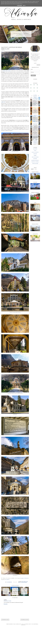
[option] (21, 34)
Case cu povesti (35, 152)
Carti (35, 150)
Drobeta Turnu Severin (6, 70)
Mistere (35, 158)
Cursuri (35, 153)
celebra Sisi (3, 101)
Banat (19, 582)
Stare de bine (35, 163)
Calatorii (22, 582)
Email (32, 69)
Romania (25, 582)
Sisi (26, 116)
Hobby (35, 155)
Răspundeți (5, 604)
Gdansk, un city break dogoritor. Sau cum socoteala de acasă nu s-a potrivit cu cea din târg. (21, 34)
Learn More (19, 5)
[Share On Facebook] (13, 582)
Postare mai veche (24, 619)
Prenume (32, 72)
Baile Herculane (25, 581)
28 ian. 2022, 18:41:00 (7, 600)
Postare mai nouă (5, 619)
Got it (24, 5)
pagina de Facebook (24, 578)
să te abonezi (7, 579)
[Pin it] (16, 582)
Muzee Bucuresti (35, 160)
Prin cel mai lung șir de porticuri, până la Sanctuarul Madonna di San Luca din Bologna (35, 130)
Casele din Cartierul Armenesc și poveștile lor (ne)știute (35, 120)
